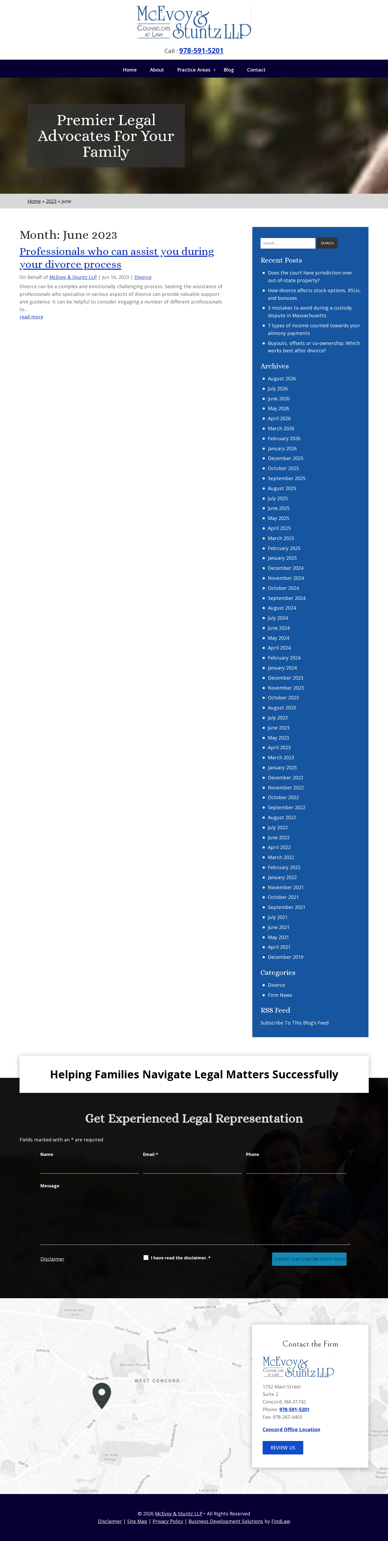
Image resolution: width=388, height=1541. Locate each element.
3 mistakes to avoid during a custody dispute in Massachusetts (310, 312)
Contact (256, 70)
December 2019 (285, 957)
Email (150, 1154)
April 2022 (279, 847)
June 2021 (279, 927)
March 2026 (281, 428)
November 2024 (286, 578)
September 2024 (286, 598)
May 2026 (278, 408)
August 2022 (282, 817)
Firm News (280, 995)
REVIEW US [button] (283, 1447)
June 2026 (279, 398)
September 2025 (286, 478)
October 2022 (283, 797)
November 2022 (286, 787)
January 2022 (282, 877)
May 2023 (278, 737)
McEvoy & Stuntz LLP (73, 277)
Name (46, 1154)
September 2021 (286, 907)
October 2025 (283, 468)
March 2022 (281, 857)
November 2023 (286, 688)
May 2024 (278, 638)
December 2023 (285, 678)
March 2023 (281, 757)
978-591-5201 (201, 50)
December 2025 (285, 458)
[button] (382, 1502)
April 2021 (279, 947)
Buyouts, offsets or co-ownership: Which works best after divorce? (314, 347)
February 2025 (284, 548)
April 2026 (279, 418)
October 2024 (283, 588)
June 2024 (279, 628)
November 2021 (286, 887)
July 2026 (278, 388)
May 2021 (278, 937)
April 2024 (279, 647)
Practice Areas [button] (193, 70)
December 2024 (285, 568)
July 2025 (278, 498)
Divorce (143, 277)
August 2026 (282, 378)
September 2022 (286, 807)
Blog (229, 70)
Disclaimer (52, 1259)
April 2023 (279, 747)
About (157, 70)
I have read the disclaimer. (181, 1257)
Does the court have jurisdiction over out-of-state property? (310, 276)
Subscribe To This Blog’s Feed (295, 1023)
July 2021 (278, 917)
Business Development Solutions (225, 1521)
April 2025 (279, 528)
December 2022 (285, 777)
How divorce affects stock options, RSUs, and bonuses (314, 294)
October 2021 (283, 897)
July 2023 (278, 717)
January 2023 (282, 767)
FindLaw (280, 1521)
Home (130, 70)
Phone (252, 1154)
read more (31, 317)
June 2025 (279, 508)
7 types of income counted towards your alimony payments (314, 329)
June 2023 (279, 727)
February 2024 (284, 658)
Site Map (137, 1521)
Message (49, 1186)
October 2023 (283, 697)
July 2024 (278, 618)
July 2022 (278, 827)
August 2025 (282, 488)
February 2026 (284, 438)
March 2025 (281, 538)
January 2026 (282, 448)
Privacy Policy (168, 1521)
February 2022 (284, 867)
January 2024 (282, 668)
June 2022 (279, 837)
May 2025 (278, 518)
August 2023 (282, 707)
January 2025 (282, 558)
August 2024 (282, 608)
